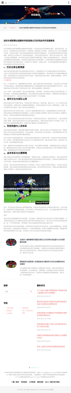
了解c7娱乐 (10, 308)
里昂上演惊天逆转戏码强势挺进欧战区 (51, 347)
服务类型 (25, 308)
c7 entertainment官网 (45, 389)
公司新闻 (9, 313)
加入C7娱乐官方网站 (52, 382)
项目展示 (13, 28)
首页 (5, 28)
